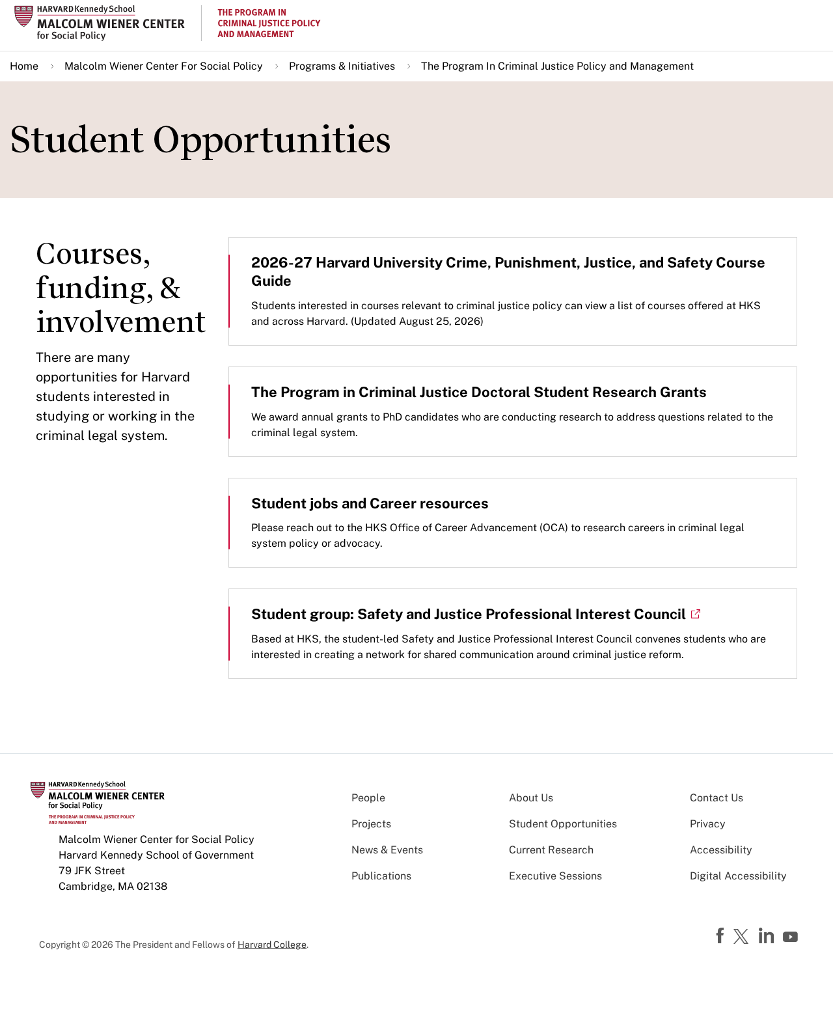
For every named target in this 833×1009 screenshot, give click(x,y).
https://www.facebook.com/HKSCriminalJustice (721, 936)
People (368, 798)
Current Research (551, 850)
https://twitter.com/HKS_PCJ (743, 937)
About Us (531, 798)
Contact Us (716, 798)
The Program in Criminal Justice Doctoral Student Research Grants (479, 391)
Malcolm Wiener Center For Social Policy (163, 66)
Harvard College (272, 944)
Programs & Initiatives (342, 66)
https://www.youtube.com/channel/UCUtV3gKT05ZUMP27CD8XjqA (792, 937)
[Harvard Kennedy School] (106, 23)
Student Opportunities (563, 824)
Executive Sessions (555, 876)
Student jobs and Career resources (370, 503)
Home (24, 66)
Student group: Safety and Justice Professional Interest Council (468, 613)
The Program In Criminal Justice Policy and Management (557, 66)
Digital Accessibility (738, 876)
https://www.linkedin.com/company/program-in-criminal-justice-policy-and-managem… (768, 936)
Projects (371, 824)
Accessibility (721, 850)
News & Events (387, 850)
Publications (381, 876)
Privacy (708, 824)
